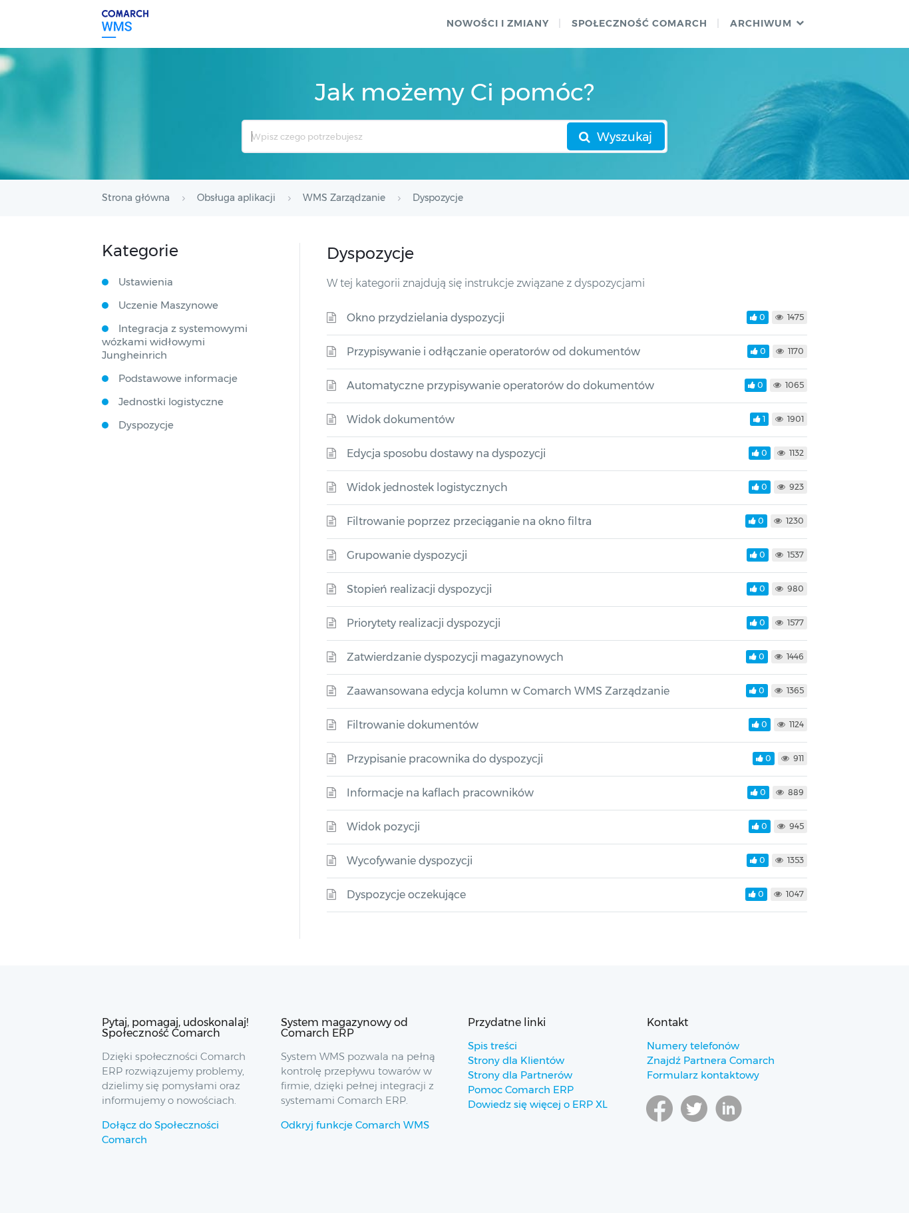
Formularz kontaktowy (703, 1075)
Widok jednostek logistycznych (427, 487)
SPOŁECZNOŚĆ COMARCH (639, 23)
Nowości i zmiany (498, 23)
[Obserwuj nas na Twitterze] (694, 1121)
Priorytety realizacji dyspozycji (423, 623)
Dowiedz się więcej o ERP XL (538, 1104)
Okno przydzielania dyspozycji (425, 317)
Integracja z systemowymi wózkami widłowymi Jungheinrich (175, 341)
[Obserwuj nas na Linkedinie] (729, 1121)
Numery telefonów (693, 1045)
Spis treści (492, 1045)
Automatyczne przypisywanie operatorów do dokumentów (500, 385)
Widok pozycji (383, 826)
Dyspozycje (146, 425)
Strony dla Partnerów (520, 1075)
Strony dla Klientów (516, 1060)
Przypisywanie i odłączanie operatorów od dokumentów (493, 351)
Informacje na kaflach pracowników (440, 792)
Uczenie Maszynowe (168, 305)
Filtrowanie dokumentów (412, 725)
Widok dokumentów (400, 419)
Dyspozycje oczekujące (406, 894)
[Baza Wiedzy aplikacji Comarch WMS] (125, 24)
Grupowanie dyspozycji (407, 555)
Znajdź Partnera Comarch (711, 1060)
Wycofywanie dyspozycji (409, 860)
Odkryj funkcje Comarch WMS (355, 1125)
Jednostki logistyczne (171, 401)
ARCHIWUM (761, 23)
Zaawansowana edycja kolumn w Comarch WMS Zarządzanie (508, 691)
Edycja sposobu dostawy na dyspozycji (446, 453)
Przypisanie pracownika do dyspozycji (445, 759)
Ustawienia (145, 281)
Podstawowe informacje (178, 378)
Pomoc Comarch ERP (521, 1089)
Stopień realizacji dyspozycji (419, 589)
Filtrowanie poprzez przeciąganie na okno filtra (469, 521)
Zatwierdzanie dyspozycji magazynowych (455, 657)
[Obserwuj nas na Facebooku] (659, 1121)
